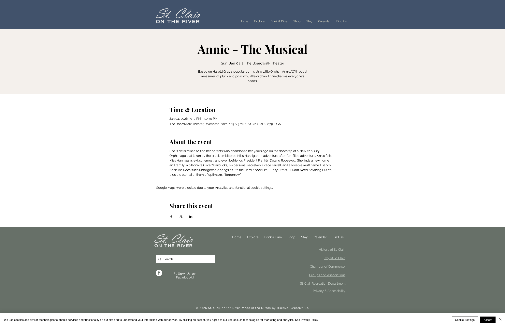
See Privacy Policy (306, 320)
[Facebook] (159, 273)
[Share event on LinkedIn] (191, 216)
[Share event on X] (181, 216)
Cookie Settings (465, 320)
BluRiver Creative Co (293, 307)
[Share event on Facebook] (171, 216)
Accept (488, 320)
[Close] (500, 320)
